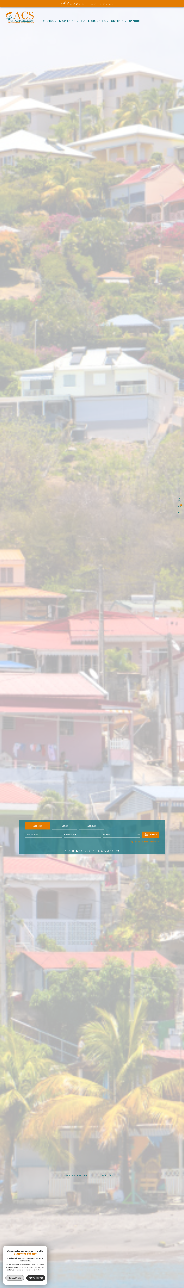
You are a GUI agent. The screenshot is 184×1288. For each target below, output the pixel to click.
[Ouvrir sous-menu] (56, 21)
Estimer (91, 825)
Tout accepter (36, 1278)
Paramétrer (15, 1278)
